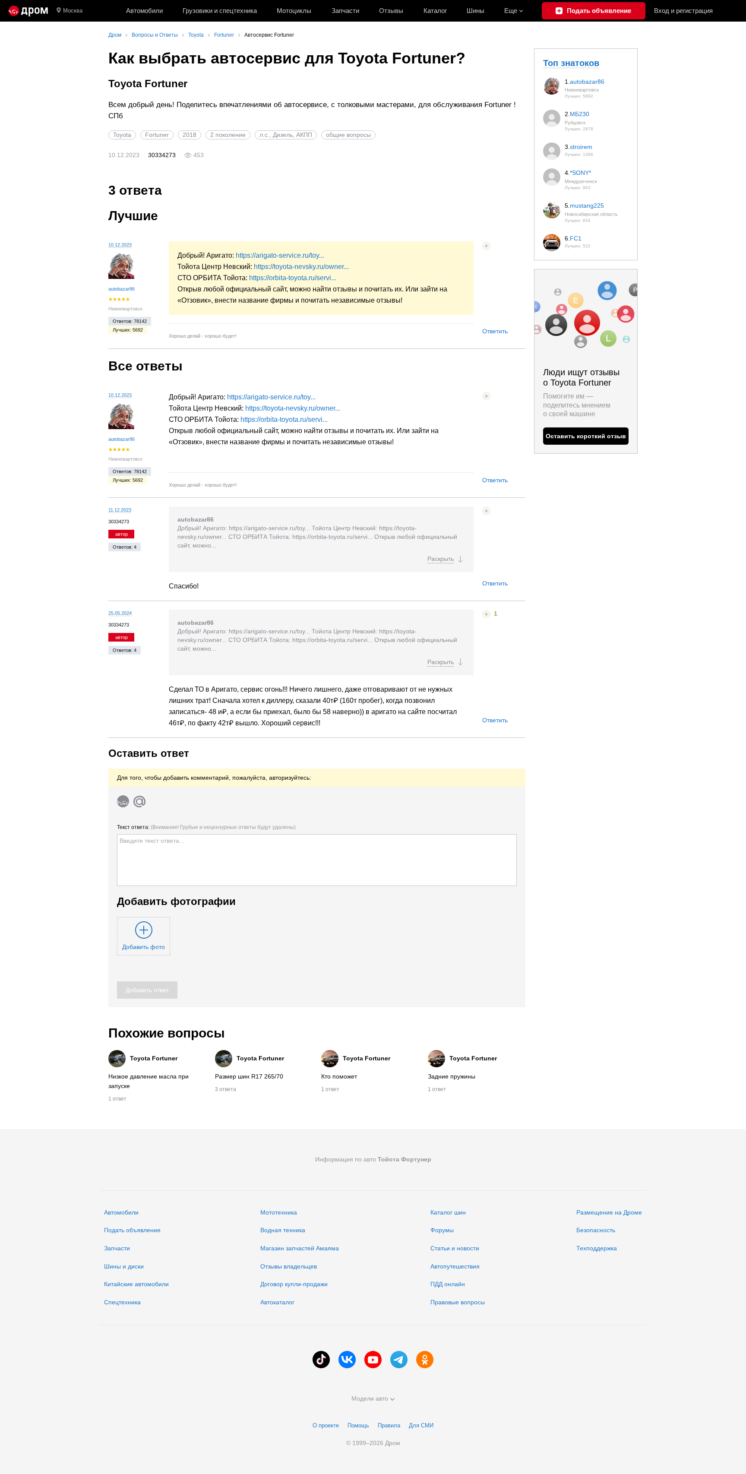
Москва (72, 10)
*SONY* (580, 172)
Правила (389, 1425)
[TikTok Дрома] (321, 1359)
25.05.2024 (120, 613)
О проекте (326, 1425)
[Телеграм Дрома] (399, 1359)
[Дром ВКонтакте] (347, 1359)
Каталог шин (448, 1212)
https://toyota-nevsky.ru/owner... (301, 266)
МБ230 (579, 114)
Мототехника (278, 1212)
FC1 (576, 238)
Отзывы (391, 10)
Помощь (358, 1425)
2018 (189, 134)
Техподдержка (596, 1248)
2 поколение (228, 134)
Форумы (442, 1230)
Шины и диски (124, 1266)
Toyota (122, 134)
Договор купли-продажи (294, 1284)
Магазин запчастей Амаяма (299, 1248)
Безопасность (595, 1230)
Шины (475, 10)
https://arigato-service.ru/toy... (280, 255)
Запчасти (345, 10)
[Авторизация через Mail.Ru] (139, 801)
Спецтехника (122, 1302)
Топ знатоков (571, 63)
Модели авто (369, 1398)
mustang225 (587, 205)
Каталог (435, 10)
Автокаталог (277, 1302)
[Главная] (28, 11)
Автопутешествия (455, 1266)
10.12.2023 (120, 244)
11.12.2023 (119, 509)
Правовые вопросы (457, 1302)
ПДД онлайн (447, 1284)
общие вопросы (348, 134)
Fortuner (157, 134)
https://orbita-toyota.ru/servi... (292, 278)
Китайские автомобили (136, 1284)
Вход (683, 10)
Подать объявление (132, 1230)
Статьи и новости (454, 1248)
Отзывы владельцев (288, 1266)
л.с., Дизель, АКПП (285, 134)
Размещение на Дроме (609, 1212)
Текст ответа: (206, 827)
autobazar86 (121, 288)
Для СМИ (421, 1425)
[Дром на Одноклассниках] (424, 1359)
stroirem (581, 146)
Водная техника (282, 1230)
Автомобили (144, 10)
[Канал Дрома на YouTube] (373, 1359)
